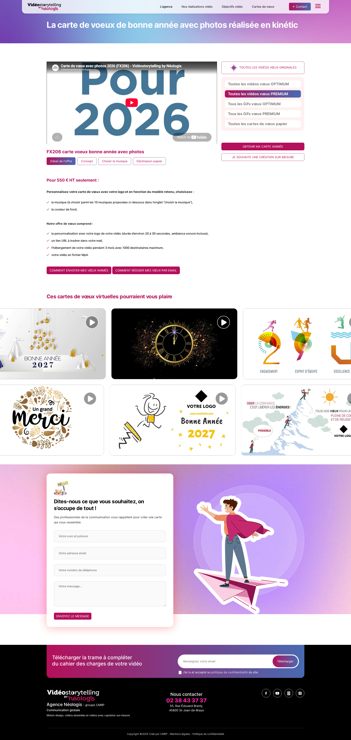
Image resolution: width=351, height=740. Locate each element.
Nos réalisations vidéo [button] (197, 6)
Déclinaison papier (149, 161)
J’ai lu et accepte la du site (220, 672)
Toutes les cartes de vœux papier (257, 124)
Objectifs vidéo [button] (232, 6)
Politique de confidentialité (208, 733)
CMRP (163, 733)
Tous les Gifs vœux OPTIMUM (254, 104)
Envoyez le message (72, 616)
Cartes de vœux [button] (263, 6)
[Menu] (318, 7)
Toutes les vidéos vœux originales (267, 67)
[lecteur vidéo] (77, 322)
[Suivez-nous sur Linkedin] (288, 693)
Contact (301, 6)
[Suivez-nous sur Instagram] (300, 693)
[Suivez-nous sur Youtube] (277, 693)
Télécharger (285, 661)
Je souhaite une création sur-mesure (263, 157)
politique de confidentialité (229, 672)
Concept (87, 161)
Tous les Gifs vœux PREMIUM (254, 114)
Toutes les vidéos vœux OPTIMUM (258, 84)
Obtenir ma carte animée (263, 146)
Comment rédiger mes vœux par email (146, 270)
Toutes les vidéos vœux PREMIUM (258, 94)
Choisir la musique (114, 161)
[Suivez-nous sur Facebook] (266, 693)
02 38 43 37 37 (186, 700)
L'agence (166, 6)
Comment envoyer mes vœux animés (79, 270)
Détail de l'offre (61, 161)
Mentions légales (180, 733)
